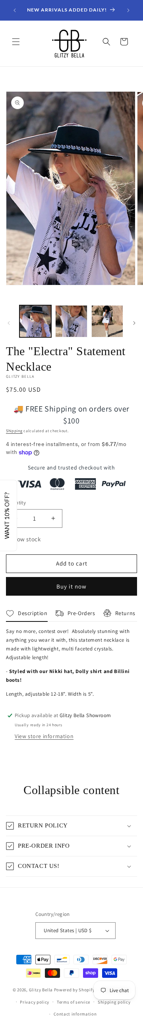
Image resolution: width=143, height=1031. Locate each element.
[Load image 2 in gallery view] (71, 321)
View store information (44, 736)
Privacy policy (34, 1002)
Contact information (75, 1014)
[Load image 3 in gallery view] (107, 321)
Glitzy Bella (41, 990)
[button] (16, 41)
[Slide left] (8, 323)
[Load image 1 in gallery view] (35, 321)
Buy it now (71, 586)
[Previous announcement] (14, 10)
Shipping (14, 430)
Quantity (16, 502)
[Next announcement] (128, 10)
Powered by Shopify (74, 990)
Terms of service (73, 1002)
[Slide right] (134, 323)
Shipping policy (114, 1002)
